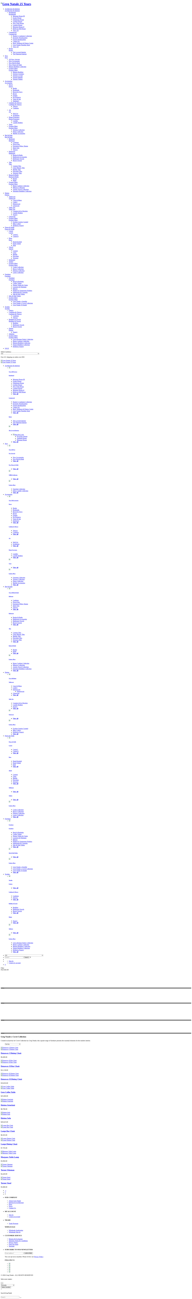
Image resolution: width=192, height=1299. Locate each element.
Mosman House (22, 440)
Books (11, 48)
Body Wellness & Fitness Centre (23, 43)
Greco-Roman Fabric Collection (23, 339)
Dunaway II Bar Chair (10, 1066)
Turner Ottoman (7, 1170)
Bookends (16, 90)
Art (10, 110)
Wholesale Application (16, 1230)
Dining (7, 193)
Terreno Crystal (18, 76)
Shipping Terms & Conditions (18, 1241)
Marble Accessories (19, 133)
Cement (15, 251)
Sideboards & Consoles (20, 292)
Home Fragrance (14, 117)
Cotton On (16, 41)
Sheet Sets (16, 148)
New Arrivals (12, 453)
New (6, 56)
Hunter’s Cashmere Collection (22, 36)
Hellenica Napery (18, 225)
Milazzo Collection (19, 187)
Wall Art (15, 113)
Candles (15, 121)
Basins (15, 178)
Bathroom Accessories (20, 157)
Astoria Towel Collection (21, 189)
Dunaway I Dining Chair (11, 1053)
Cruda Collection (18, 267)
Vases (10, 124)
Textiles (7, 307)
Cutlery (15, 202)
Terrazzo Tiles (17, 173)
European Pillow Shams (20, 146)
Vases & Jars (17, 99)
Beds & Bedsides (18, 281)
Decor (11, 85)
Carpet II (15, 236)
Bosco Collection (18, 269)
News (10, 1206)
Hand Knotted (17, 242)
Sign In (11, 961)
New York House (18, 23)
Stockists (11, 1246)
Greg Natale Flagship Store (21, 45)
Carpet (11, 231)
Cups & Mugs (17, 200)
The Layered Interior (19, 52)
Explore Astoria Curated (20, 222)
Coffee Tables (17, 283)
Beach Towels (17, 160)
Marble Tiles (17, 169)
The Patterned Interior (20, 54)
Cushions (16, 108)
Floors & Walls (9, 227)
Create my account (15, 963)
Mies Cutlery (17, 224)
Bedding (15, 323)
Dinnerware (16, 204)
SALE (7, 348)
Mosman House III (19, 16)
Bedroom (12, 139)
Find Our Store (13, 1244)
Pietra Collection (18, 132)
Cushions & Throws (15, 103)
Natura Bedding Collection (21, 345)
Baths (14, 180)
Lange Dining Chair (9, 1144)
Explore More (13, 68)
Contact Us (12, 1208)
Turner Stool (6, 1183)
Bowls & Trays (17, 92)
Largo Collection (18, 272)
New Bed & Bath (14, 63)
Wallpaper (12, 260)
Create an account (14, 1217)
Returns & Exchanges (16, 1239)
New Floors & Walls (15, 65)
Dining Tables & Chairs (20, 285)
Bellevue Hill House (19, 29)
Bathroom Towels (18, 159)
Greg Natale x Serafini (20, 301)
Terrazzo (15, 258)
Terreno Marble (18, 77)
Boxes (15, 94)
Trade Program (13, 1223)
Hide (14, 245)
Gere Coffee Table (8, 1092)
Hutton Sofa (6, 1118)
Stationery (16, 101)
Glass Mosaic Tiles (19, 168)
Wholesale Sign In (14, 1232)
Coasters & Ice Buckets (20, 211)
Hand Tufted (17, 243)
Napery (15, 215)
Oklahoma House (18, 20)
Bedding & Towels (15, 319)
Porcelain (16, 256)
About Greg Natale (15, 1201)
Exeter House (17, 18)
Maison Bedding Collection (17, 67)
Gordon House (17, 21)
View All (15, 30)
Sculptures (16, 115)
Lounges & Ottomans (19, 287)
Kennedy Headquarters (20, 38)
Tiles (10, 162)
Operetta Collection (19, 489)
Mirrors (15, 289)
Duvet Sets (16, 144)
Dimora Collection (18, 271)
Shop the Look (19, 434)
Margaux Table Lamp (10, 1157)
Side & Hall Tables (19, 294)
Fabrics (11, 310)
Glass (14, 253)
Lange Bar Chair (8, 1131)
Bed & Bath (8, 135)
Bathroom (12, 151)
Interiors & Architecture (16, 1202)
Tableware (12, 197)
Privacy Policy (13, 1242)
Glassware (16, 206)
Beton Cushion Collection (21, 186)
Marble (15, 254)
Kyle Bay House (22, 436)
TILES (11, 247)
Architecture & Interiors (12, 9)
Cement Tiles (17, 166)
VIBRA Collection (13, 475)
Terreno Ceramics (18, 74)
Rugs (10, 238)
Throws (15, 106)
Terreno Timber (18, 79)
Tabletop (11, 334)
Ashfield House (22, 438)
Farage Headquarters (19, 39)
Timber (11, 262)
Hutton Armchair (8, 1105)
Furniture (8, 274)
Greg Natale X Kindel (20, 305)
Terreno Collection (19, 130)
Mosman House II (18, 27)
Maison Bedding (18, 72)
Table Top (12, 207)
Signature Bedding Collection (22, 191)
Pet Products (17, 97)
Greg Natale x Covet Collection (23, 303)
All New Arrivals (14, 59)
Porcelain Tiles (17, 171)
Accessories (8, 81)
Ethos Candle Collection (20, 491)
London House (17, 25)
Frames (15, 95)
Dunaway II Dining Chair (11, 1079)
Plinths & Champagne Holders (22, 290)
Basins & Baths (18, 155)
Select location (6, 1287)
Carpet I (15, 234)
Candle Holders (18, 122)
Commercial (12, 32)
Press (10, 1204)
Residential (12, 12)
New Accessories (14, 61)
